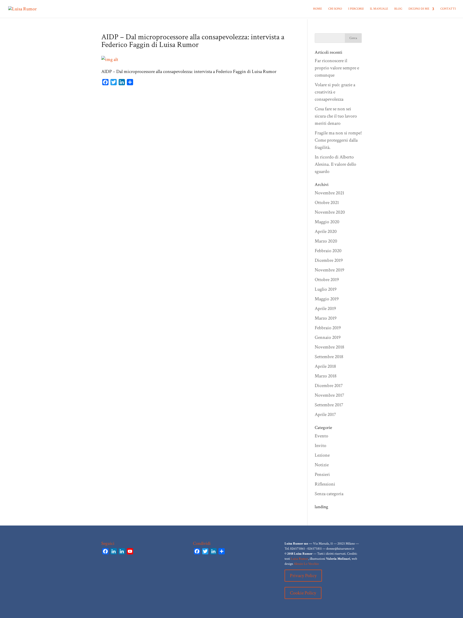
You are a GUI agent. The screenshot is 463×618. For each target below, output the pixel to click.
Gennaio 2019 (327, 337)
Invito (320, 445)
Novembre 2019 (329, 270)
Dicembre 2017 (329, 385)
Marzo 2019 (325, 318)
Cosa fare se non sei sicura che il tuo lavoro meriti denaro (336, 116)
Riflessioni (325, 484)
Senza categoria (329, 494)
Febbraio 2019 (328, 328)
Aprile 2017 (325, 414)
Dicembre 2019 (329, 260)
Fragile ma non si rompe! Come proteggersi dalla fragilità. (338, 140)
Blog (398, 9)
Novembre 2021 (329, 193)
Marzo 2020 (326, 241)
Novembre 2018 (329, 347)
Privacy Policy (303, 575)
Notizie (322, 465)
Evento (321, 436)
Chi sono (335, 9)
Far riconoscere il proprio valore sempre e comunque (337, 68)
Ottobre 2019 (327, 279)
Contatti (448, 9)
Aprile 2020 (326, 231)
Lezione (322, 455)
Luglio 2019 (325, 289)
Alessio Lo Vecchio (306, 564)
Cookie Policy (303, 593)
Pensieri (322, 474)
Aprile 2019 (325, 308)
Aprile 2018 (325, 366)
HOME (317, 9)
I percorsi (356, 9)
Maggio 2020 (327, 222)
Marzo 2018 (325, 376)
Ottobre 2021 (327, 202)
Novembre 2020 (330, 212)
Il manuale (379, 9)
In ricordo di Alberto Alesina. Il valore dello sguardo (335, 164)
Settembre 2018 (329, 357)
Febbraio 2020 (328, 251)
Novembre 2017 (329, 395)
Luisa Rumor (299, 559)
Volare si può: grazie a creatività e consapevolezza (335, 92)
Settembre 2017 (329, 405)
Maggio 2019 (327, 299)
